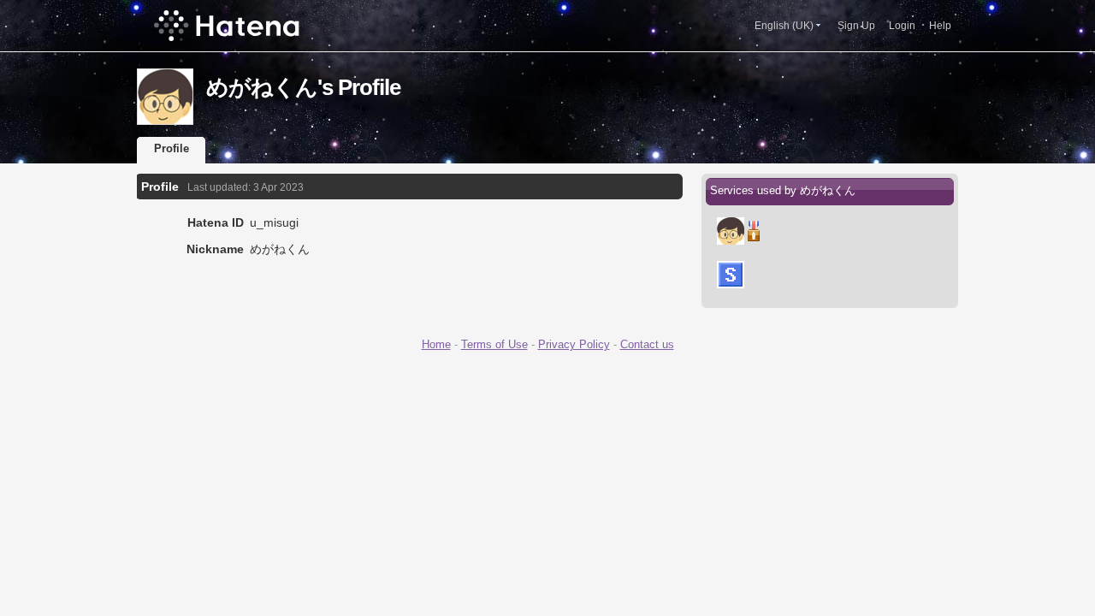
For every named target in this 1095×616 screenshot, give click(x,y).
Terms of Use (494, 344)
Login (902, 26)
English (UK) (784, 26)
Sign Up (856, 26)
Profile (171, 148)
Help (940, 26)
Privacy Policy (574, 344)
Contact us (647, 344)
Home (436, 344)
